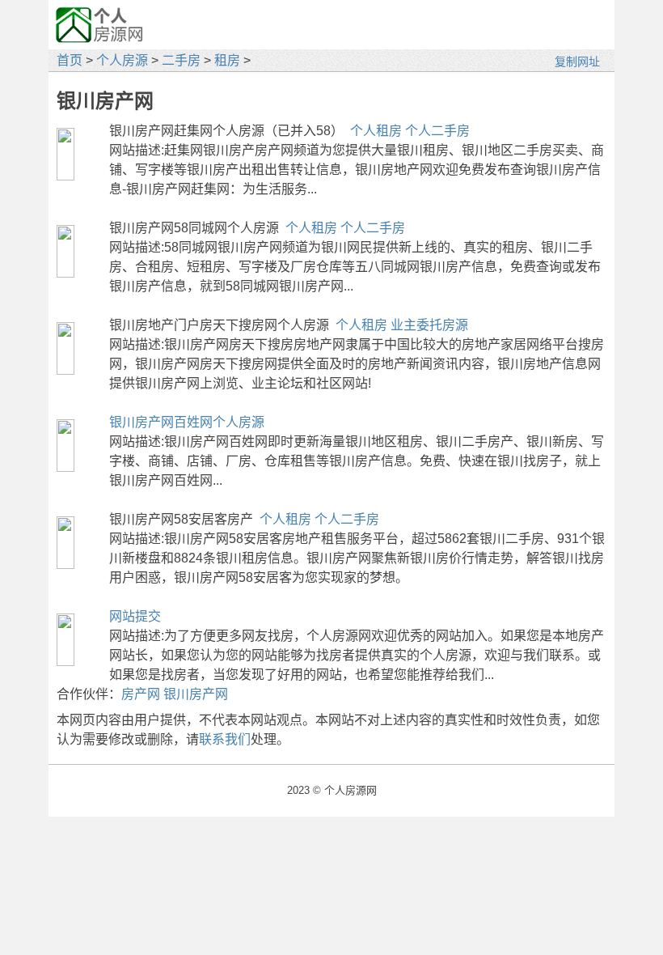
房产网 (140, 694)
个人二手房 (437, 131)
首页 (69, 60)
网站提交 (135, 616)
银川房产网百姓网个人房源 (186, 422)
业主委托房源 (429, 325)
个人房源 (122, 60)
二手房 (181, 60)
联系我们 (225, 739)
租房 (227, 60)
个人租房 (376, 131)
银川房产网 (195, 694)
